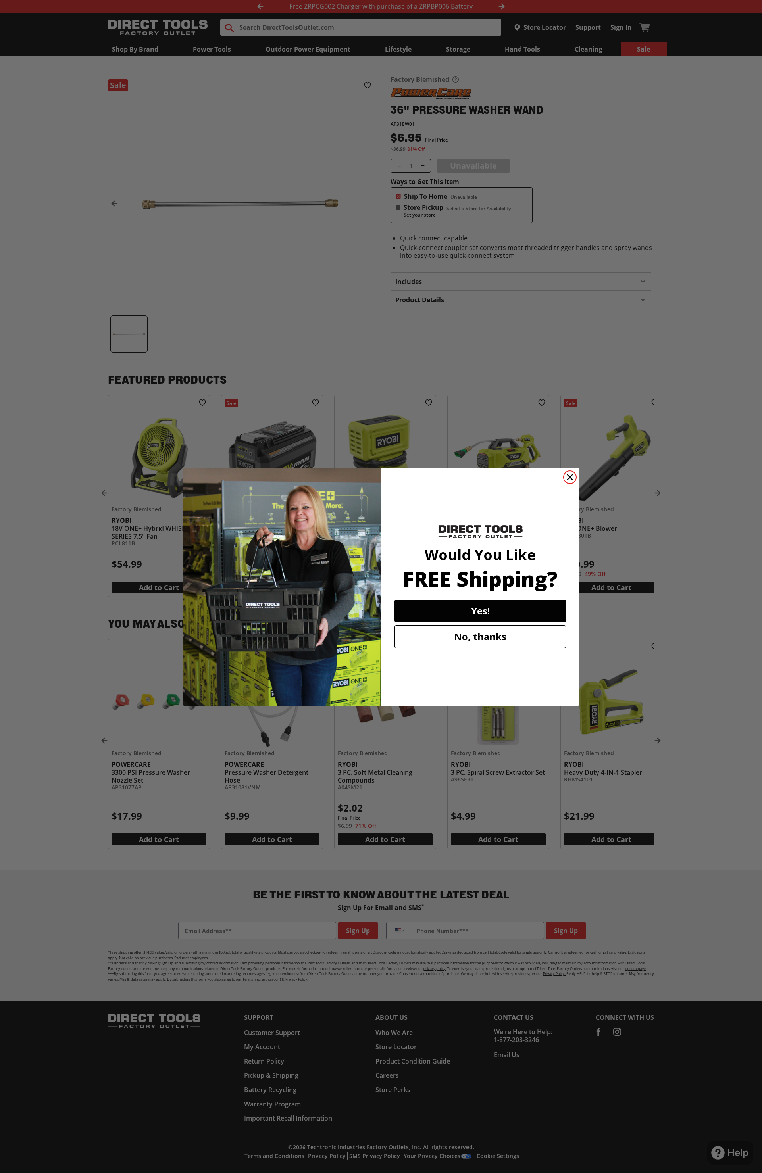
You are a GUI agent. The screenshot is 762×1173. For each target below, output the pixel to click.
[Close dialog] (570, 477)
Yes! (480, 610)
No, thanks (480, 636)
